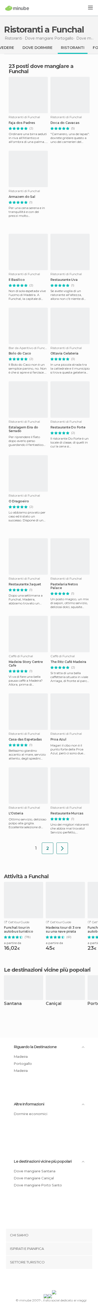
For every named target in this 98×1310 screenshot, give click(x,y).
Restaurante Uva (64, 280)
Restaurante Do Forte (67, 427)
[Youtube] (61, 1280)
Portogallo (23, 1063)
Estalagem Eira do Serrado (23, 429)
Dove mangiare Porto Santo (38, 1185)
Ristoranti (72, 47)
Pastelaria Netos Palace (64, 586)
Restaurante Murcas (66, 813)
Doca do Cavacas (64, 123)
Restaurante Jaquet (25, 584)
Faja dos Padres (22, 123)
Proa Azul (58, 739)
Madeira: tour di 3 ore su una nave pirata (63, 929)
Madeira (21, 1056)
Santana (13, 1004)
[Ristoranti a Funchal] (62, 848)
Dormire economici (30, 1114)
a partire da (12, 943)
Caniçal (53, 1004)
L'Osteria (16, 813)
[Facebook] (41, 1280)
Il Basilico (17, 280)
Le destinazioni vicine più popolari (47, 969)
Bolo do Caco (20, 353)
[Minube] (17, 8)
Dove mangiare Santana (34, 1171)
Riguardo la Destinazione (35, 1047)
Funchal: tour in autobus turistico (18, 929)
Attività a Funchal (26, 876)
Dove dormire (37, 47)
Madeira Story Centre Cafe (26, 663)
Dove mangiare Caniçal (34, 1178)
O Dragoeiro (19, 501)
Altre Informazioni (29, 1104)
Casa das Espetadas (25, 739)
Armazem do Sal (22, 197)
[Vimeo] (54, 1280)
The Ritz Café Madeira (68, 662)
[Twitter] (47, 1280)
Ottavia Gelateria (64, 353)
